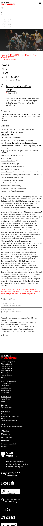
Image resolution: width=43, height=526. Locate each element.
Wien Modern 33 (6, 375)
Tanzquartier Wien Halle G (18, 88)
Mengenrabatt (6, 390)
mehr (21, 304)
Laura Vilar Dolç (6, 172)
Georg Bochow (6, 137)
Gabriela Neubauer (7, 177)
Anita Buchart (5, 169)
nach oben (4, 335)
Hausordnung (5, 399)
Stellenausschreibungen (9, 420)
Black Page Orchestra (8, 158)
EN (2, 10)
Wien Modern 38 (6, 364)
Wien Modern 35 (6, 371)
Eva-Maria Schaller (7, 114)
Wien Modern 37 (6, 366)
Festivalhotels (5, 392)
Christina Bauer (6, 163)
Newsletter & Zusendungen (10, 416)
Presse (3, 424)
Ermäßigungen (6, 388)
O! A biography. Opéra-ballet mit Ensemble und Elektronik (21, 115)
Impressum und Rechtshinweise (11, 426)
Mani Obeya (5, 135)
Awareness (4, 401)
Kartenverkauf (6, 383)
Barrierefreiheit (6, 397)
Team (2, 409)
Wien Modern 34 (6, 373)
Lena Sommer (5, 191)
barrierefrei (12, 93)
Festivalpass (5, 385)
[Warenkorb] (3, 17)
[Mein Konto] (2, 15)
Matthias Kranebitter (21, 114)
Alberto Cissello (6, 174)
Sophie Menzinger (7, 188)
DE (2, 8)
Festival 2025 (6, 20)
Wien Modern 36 (6, 368)
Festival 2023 (6, 24)
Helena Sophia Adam (8, 180)
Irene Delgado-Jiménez (9, 166)
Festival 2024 (6, 22)
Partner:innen (5, 412)
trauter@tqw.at (29, 294)
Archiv (3, 377)
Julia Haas (4, 185)
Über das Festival (6, 407)
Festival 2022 (6, 26)
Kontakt (3, 414)
